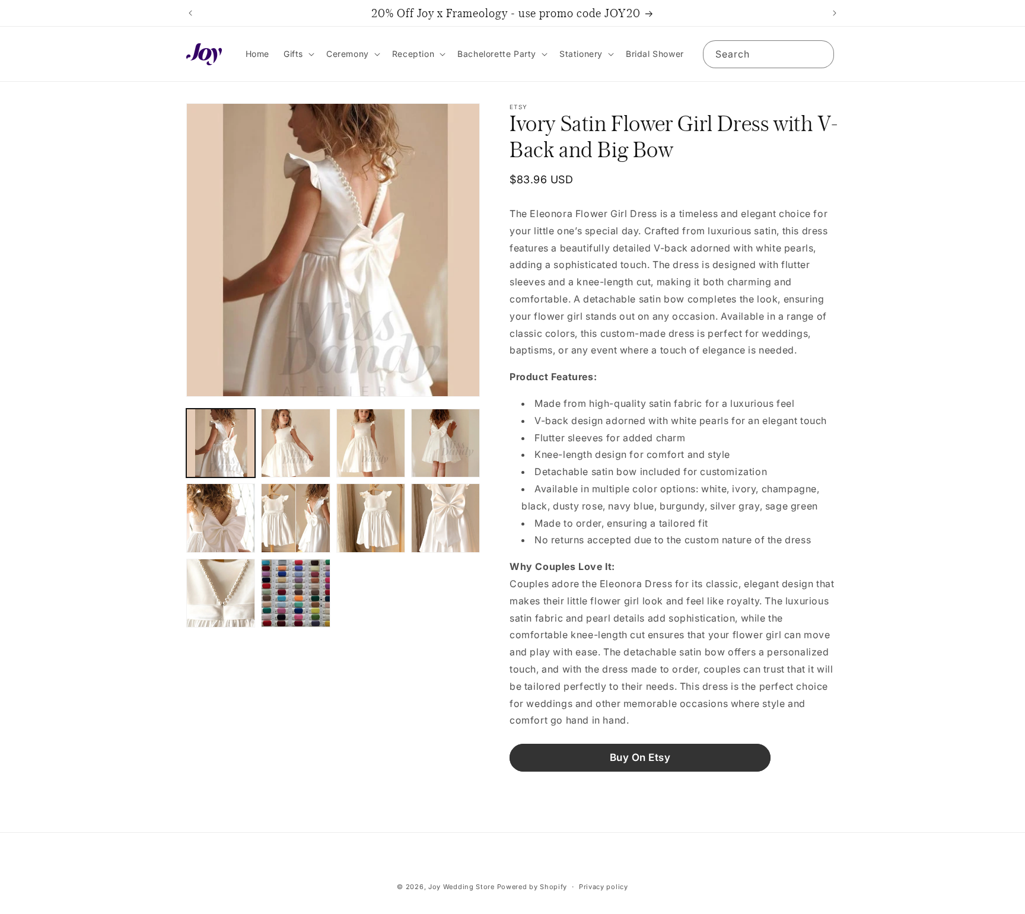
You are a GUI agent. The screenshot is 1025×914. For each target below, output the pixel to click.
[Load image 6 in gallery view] (295, 517)
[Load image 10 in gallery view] (295, 593)
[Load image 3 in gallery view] (370, 443)
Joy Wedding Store (461, 887)
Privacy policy (603, 886)
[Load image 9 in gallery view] (220, 593)
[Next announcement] (835, 13)
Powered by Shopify (532, 887)
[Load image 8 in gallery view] (445, 517)
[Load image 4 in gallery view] (445, 443)
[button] (297, 54)
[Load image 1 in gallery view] (220, 443)
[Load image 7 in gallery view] (370, 517)
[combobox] (768, 54)
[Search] (820, 54)
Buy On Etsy (640, 757)
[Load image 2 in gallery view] (295, 443)
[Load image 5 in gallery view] (220, 517)
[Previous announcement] (190, 13)
